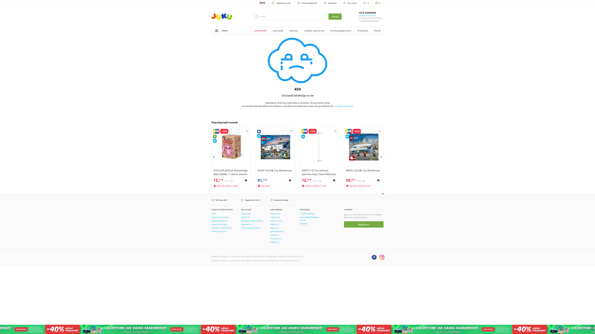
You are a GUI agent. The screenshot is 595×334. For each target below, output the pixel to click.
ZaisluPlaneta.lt (276, 231)
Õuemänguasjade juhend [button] (340, 31)
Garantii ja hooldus (219, 224)
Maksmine (245, 217)
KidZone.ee (275, 217)
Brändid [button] (377, 31)
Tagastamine (246, 224)
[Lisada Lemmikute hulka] (247, 131)
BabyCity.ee (275, 214)
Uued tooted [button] (277, 31)
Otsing (335, 16)
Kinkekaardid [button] (362, 31)
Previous (214, 157)
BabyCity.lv (275, 228)
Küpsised (303, 224)
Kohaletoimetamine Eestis (252, 221)
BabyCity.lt (275, 224)
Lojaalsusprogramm (219, 221)
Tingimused (246, 214)
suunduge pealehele (343, 106)
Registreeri (363, 224)
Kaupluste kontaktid (220, 217)
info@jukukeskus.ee (367, 16)
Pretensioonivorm (219, 231)
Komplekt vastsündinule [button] (314, 31)
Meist (214, 214)
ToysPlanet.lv (275, 239)
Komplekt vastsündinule (222, 228)
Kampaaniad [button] (260, 31)
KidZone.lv (274, 242)
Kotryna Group (276, 221)
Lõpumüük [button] (293, 31)
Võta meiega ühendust (250, 228)
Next (381, 157)
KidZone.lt (274, 235)
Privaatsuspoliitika (307, 214)
